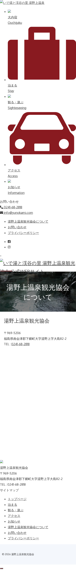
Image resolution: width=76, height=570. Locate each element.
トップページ (17, 499)
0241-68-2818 (12, 207)
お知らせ (14, 521)
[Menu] (6, 271)
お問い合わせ (17, 227)
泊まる (12, 505)
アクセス (14, 516)
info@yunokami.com (18, 213)
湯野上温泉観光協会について (28, 221)
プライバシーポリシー (23, 233)
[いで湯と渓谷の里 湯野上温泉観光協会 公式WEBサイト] (38, 271)
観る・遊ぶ (15, 510)
